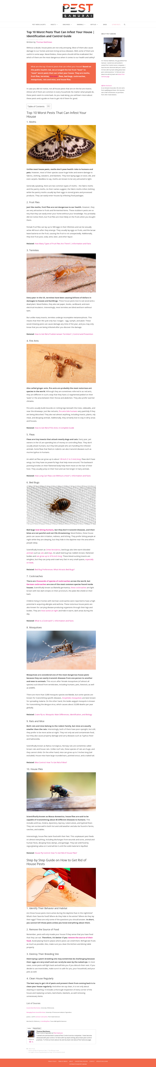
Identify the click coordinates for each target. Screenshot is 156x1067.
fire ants (54, 76)
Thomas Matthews (44, 42)
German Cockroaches (42, 1017)
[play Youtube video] (61, 887)
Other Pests (116, 24)
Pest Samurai (58, 1033)
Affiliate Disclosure (102, 1061)
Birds (105, 24)
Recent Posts (36, 1028)
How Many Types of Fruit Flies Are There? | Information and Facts (63, 243)
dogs (50, 553)
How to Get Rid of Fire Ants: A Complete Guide (54, 428)
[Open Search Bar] (124, 24)
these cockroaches (78, 587)
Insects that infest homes (33, 1008)
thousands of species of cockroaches (53, 581)
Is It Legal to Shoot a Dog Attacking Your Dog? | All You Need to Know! (46, 1052)
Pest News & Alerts (39, 24)
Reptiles (93, 24)
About (71, 1061)
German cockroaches (37, 584)
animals (30, 553)
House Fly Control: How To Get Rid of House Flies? (56, 853)
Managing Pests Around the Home (36, 1012)
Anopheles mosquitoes (72, 698)
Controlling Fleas (45, 1021)
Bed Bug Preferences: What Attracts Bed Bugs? (55, 569)
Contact (92, 1061)
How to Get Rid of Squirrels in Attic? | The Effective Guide (43, 1050)
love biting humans (44, 530)
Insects (53, 24)
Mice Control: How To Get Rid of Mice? (51, 762)
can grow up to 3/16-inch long (49, 556)
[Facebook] (30, 1042)
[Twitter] (32, 1042)
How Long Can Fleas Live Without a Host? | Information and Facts (63, 476)
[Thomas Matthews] (31, 1036)
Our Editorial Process (81, 1061)
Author (29, 1028)
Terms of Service (62, 1061)
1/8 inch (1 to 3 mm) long (70, 459)
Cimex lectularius (53, 549)
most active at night (49, 610)
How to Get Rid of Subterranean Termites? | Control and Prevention (64, 334)
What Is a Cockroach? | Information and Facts (54, 621)
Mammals (80, 24)
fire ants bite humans (68, 411)
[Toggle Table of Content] (47, 106)
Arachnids (66, 24)
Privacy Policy (52, 1061)
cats (42, 553)
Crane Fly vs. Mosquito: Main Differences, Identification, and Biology (63, 714)
